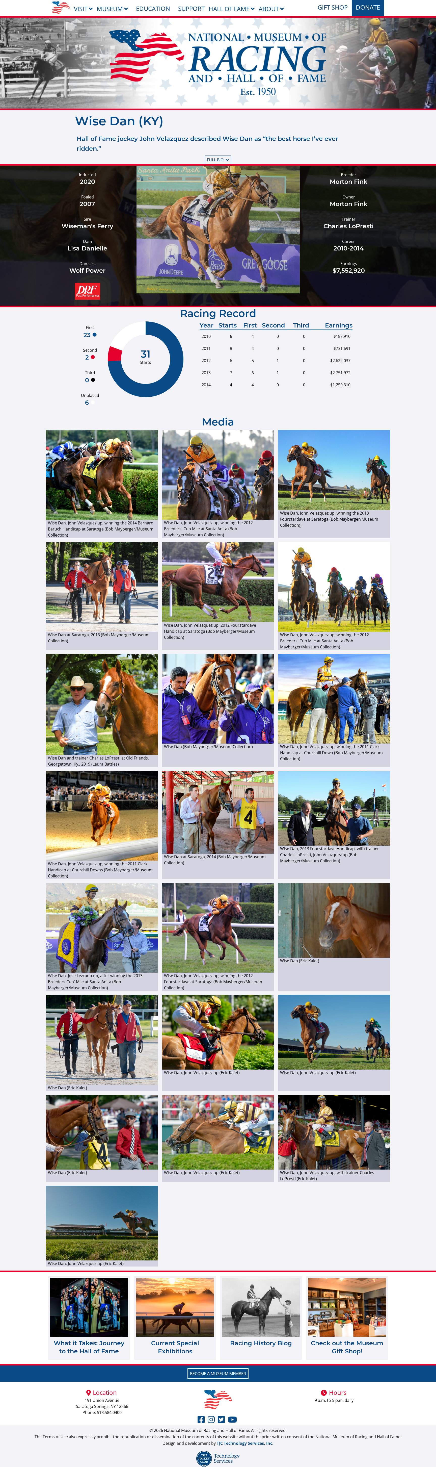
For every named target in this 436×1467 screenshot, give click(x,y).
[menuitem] (61, 7)
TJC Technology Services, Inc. (245, 1443)
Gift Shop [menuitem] (333, 7)
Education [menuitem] (153, 8)
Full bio (215, 160)
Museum (110, 9)
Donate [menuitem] (368, 7)
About (269, 9)
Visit (81, 9)
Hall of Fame (229, 9)
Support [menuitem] (191, 8)
